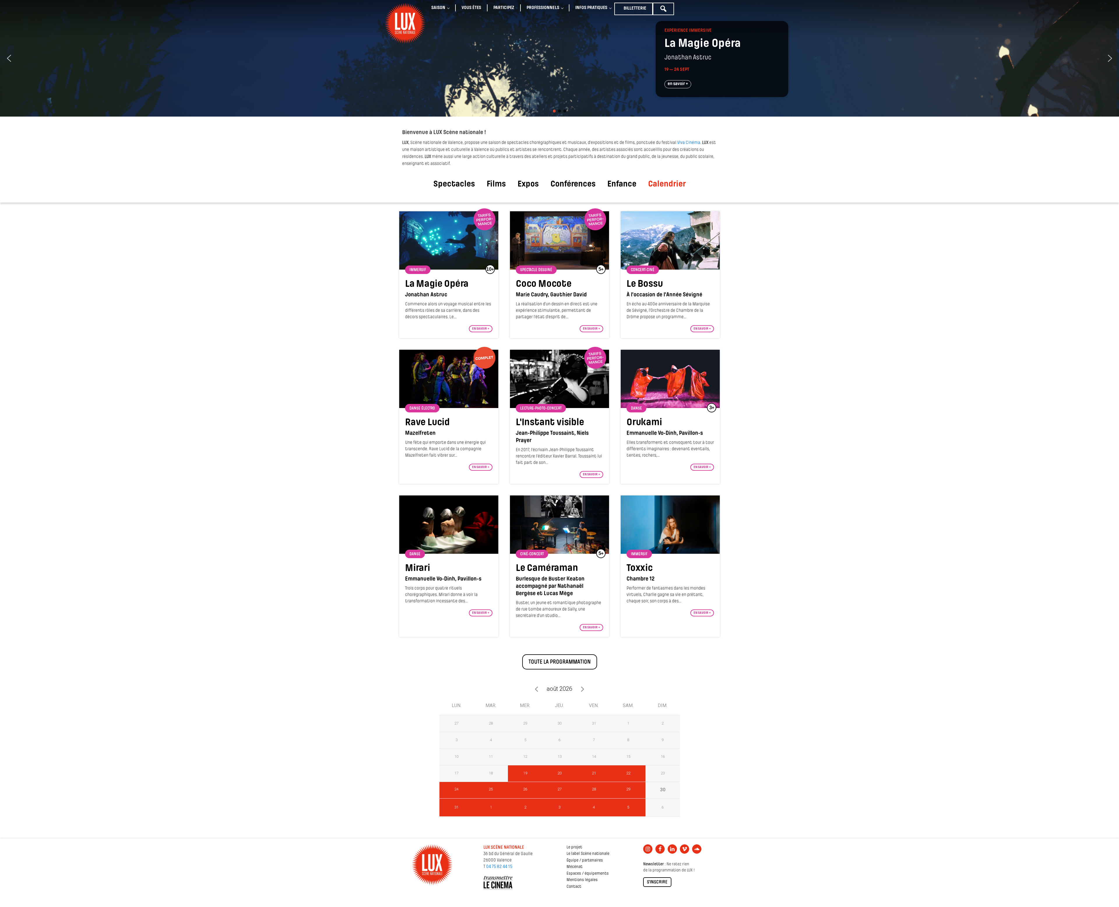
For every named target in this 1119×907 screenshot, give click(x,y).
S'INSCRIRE (657, 882)
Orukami (644, 423)
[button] (9, 58)
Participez (503, 8)
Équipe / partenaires (584, 860)
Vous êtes (471, 8)
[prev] (536, 688)
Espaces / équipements (587, 873)
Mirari (417, 568)
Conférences (573, 184)
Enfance (621, 184)
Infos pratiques (591, 8)
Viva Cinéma (688, 142)
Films (496, 184)
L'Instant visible (550, 423)
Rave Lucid (427, 423)
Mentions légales (582, 880)
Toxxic (640, 568)
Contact (573, 887)
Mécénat (574, 867)
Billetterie (635, 8)
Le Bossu (645, 284)
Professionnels (543, 8)
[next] (582, 688)
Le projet (574, 847)
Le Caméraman (547, 568)
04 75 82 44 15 (499, 866)
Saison (438, 8)
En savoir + (480, 329)
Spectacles (454, 184)
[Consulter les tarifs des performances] (484, 219)
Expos (528, 184)
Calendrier (667, 184)
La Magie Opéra (437, 284)
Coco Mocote (544, 284)
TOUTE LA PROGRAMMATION (560, 662)
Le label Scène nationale (587, 854)
